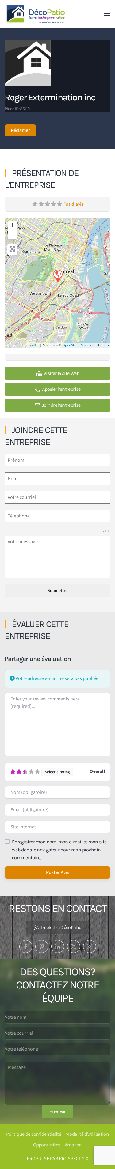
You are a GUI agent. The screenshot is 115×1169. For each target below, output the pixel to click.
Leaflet (33, 345)
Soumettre (57, 591)
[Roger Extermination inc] (57, 275)
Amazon (73, 1145)
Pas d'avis (73, 204)
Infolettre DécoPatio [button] (61, 927)
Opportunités (46, 1145)
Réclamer (20, 130)
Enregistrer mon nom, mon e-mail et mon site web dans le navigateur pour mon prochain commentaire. (59, 849)
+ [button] (12, 225)
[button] (107, 14)
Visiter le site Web (61, 373)
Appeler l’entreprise (61, 389)
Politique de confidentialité (33, 1134)
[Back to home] (37, 14)
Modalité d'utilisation (87, 1134)
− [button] (12, 234)
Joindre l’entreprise (61, 405)
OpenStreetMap (75, 345)
